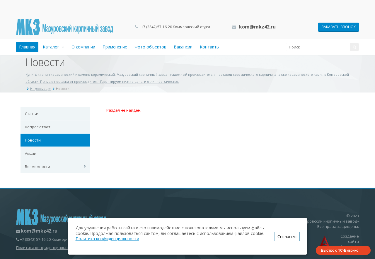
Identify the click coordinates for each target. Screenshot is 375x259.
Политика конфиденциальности (46, 247)
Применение (115, 47)
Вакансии (183, 47)
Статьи (31, 113)
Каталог (52, 47)
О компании (83, 47)
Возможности (37, 166)
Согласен (286, 236)
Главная (27, 47)
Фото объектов (150, 47)
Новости (33, 140)
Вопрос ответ (37, 127)
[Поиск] (354, 47)
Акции (30, 153)
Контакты (209, 47)
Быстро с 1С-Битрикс (339, 250)
